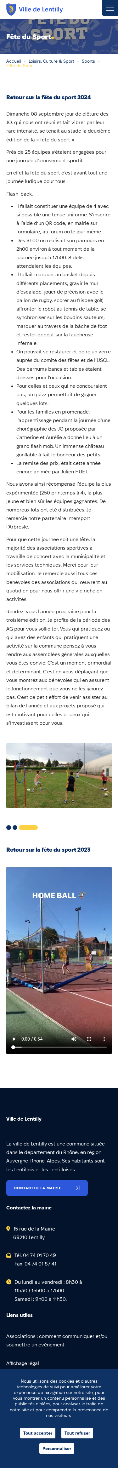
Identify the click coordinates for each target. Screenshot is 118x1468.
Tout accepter (37, 1433)
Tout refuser (77, 1433)
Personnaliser (56, 1448)
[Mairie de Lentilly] (34, 9)
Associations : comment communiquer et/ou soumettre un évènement (56, 1340)
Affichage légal (22, 1363)
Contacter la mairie (37, 1188)
